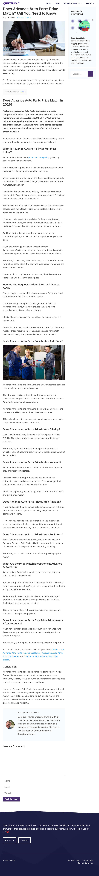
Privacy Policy (73, 860)
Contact (25, 840)
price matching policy (38, 157)
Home (48, 3)
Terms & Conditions (85, 863)
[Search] (90, 74)
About (89, 3)
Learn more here (77, 63)
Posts (57, 3)
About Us (9, 840)
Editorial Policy (87, 860)
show (22, 92)
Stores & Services (72, 3)
